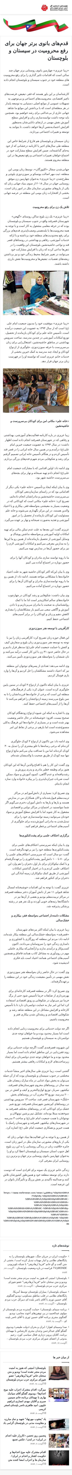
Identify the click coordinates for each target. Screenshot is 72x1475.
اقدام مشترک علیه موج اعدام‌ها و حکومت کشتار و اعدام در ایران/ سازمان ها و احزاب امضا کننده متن (27, 1456)
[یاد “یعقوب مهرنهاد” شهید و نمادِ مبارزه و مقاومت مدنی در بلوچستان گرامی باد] (59, 1424)
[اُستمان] (54, 7)
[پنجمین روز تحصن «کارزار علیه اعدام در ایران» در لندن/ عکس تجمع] (59, 1441)
